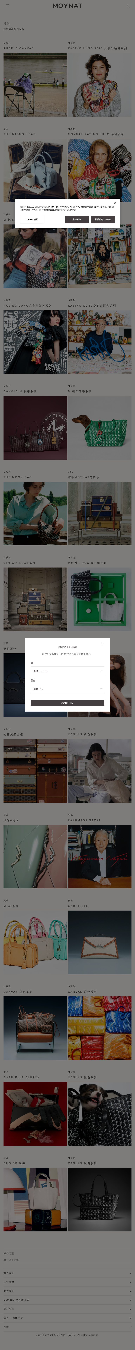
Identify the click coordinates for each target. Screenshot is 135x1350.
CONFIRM (67, 703)
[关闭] (103, 644)
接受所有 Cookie (103, 219)
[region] (67, 213)
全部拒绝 (77, 219)
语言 (33, 680)
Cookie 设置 (32, 219)
